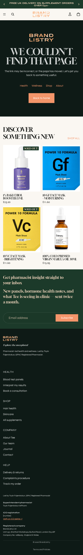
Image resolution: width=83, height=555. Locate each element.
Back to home (41, 98)
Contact (8, 454)
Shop (49, 85)
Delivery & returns (13, 472)
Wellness (37, 85)
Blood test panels (13, 379)
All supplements (12, 420)
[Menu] (4, 14)
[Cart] (78, 14)
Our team (8, 443)
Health (24, 85)
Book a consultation (15, 390)
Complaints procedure (16, 478)
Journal (7, 449)
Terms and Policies (41, 549)
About (59, 85)
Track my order (12, 484)
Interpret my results (14, 385)
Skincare (8, 414)
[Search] (12, 14)
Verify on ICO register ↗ (12, 519)
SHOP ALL (74, 138)
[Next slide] (79, 4)
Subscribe (67, 317)
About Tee (9, 437)
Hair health (9, 408)
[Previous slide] (4, 4)
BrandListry (44, 542)
